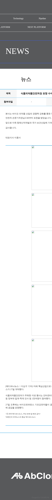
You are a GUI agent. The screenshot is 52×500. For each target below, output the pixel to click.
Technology (18, 18)
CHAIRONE (44, 497)
